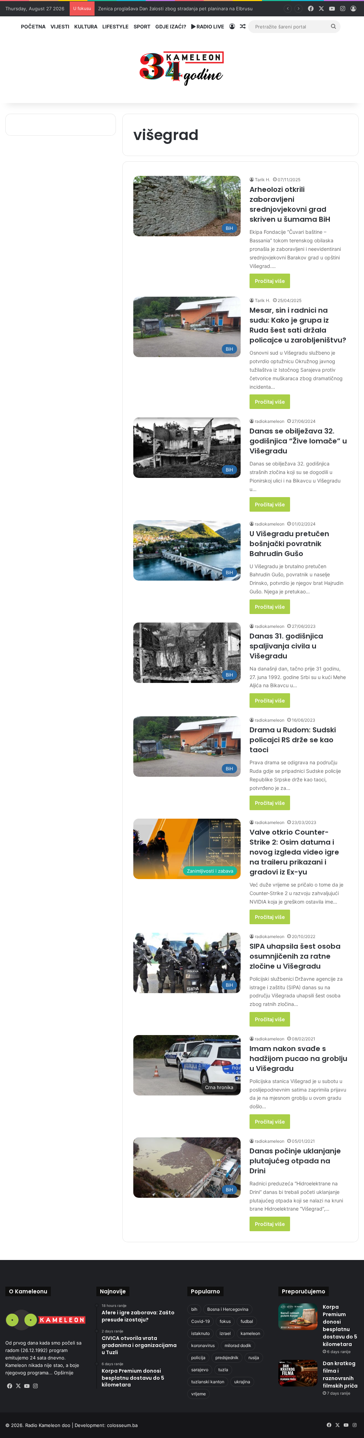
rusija (253, 1357)
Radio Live (210, 26)
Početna (33, 26)
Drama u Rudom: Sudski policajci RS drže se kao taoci (293, 740)
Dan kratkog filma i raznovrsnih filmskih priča (340, 1374)
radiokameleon (269, 421)
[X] (18, 1386)
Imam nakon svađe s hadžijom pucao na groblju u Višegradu (298, 1058)
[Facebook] (9, 1386)
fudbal (247, 1321)
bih (194, 1309)
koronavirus (203, 1345)
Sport (142, 26)
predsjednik (227, 1357)
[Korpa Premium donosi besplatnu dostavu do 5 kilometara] (297, 1316)
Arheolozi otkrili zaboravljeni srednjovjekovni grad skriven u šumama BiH (290, 204)
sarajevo (199, 1369)
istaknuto (200, 1333)
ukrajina (242, 1381)
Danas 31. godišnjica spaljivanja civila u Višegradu (286, 646)
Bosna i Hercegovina (227, 1309)
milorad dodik (238, 1345)
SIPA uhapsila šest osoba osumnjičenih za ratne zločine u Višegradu (295, 956)
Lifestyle (115, 26)
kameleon (250, 1333)
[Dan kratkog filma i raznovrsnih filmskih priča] (297, 1373)
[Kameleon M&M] (182, 66)
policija (198, 1357)
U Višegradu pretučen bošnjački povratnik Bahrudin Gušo (289, 544)
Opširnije (64, 1372)
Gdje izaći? (170, 26)
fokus (225, 1321)
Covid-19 (200, 1321)
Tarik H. (262, 179)
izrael (225, 1333)
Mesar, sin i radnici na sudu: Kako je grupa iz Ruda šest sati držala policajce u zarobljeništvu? (298, 325)
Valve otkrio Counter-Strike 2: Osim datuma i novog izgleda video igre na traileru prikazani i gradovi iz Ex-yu (294, 852)
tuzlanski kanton (207, 1381)
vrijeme (198, 1393)
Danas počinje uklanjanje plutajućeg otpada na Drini (295, 1161)
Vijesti (59, 26)
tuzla (223, 1369)
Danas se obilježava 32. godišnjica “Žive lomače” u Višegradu (298, 441)
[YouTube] (26, 1386)
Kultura (85, 26)
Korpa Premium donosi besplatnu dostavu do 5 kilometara (340, 1325)
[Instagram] (35, 1386)
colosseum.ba (122, 1425)
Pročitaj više (270, 281)
